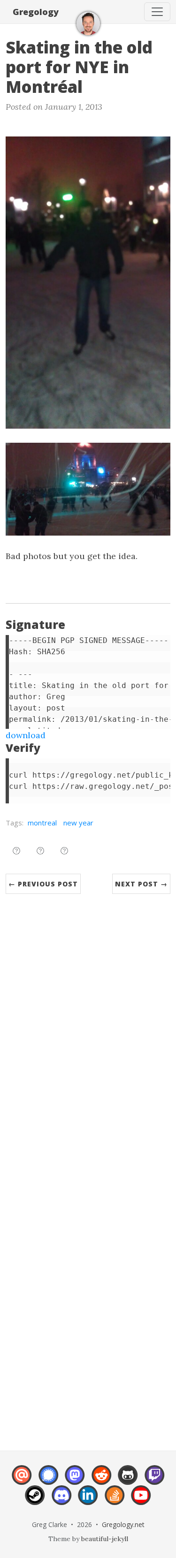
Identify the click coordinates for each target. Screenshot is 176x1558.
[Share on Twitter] (16, 851)
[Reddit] (101, 1480)
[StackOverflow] (114, 1500)
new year (78, 822)
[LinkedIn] (88, 1500)
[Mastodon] (74, 1480)
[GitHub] (127, 1480)
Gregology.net (123, 1524)
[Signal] (48, 1480)
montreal (42, 822)
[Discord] (61, 1500)
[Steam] (35, 1500)
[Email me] (21, 1480)
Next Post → (141, 883)
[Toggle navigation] (157, 11)
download (26, 735)
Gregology (36, 11)
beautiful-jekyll (104, 1539)
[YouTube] (141, 1500)
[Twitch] (154, 1480)
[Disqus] (88, 1038)
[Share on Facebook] (40, 851)
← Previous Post (43, 883)
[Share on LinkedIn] (64, 851)
